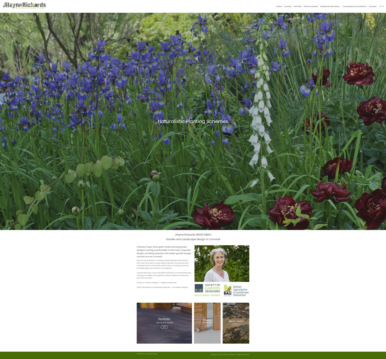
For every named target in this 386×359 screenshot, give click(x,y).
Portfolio (298, 6)
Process (288, 6)
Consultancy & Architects (355, 6)
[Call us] (383, 6)
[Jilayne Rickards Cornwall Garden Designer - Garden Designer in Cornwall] (26, 6)
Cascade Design (151, 354)
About (279, 6)
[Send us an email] (380, 6)
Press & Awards (311, 6)
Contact (373, 6)
